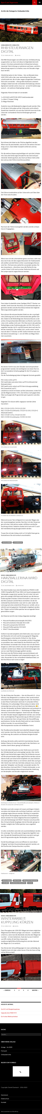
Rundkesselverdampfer (18, 883)
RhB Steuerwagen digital (17, 49)
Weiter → (35, 990)
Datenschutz (5, 1098)
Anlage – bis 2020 (6, 1047)
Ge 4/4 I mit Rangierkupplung (10, 1009)
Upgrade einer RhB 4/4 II (9, 1013)
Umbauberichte (6, 45)
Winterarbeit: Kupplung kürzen (17, 920)
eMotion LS (17, 880)
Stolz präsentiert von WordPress (9, 1111)
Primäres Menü (39, 2)
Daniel (18, 55)
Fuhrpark (4, 1051)
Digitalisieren (7, 542)
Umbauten (15, 45)
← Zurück (6, 990)
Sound (30, 883)
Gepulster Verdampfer (30, 880)
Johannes (20, 585)
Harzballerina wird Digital (19, 580)
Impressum (4, 1095)
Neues (3, 575)
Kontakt (3, 1102)
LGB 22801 (5, 883)
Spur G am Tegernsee (9, 2)
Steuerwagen (18, 542)
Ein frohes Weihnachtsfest (9, 1016)
